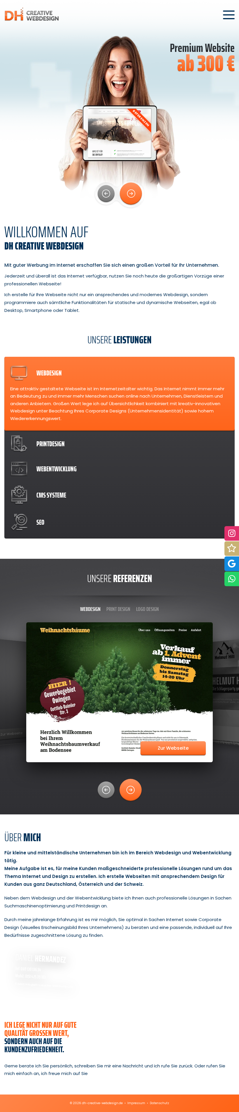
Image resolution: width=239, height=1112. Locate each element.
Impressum (136, 1103)
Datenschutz (159, 1103)
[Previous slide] (106, 193)
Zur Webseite (173, 748)
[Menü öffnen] (229, 14)
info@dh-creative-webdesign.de (49, 986)
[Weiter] (130, 790)
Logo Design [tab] (147, 609)
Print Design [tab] (118, 609)
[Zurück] (106, 789)
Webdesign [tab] (90, 609)
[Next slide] (131, 193)
